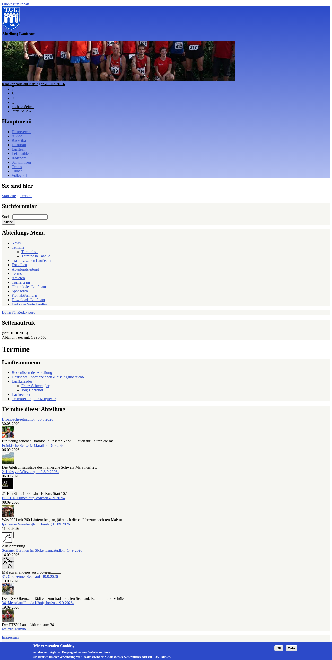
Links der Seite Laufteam (31, 304)
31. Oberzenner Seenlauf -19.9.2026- (30, 577)
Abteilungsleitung (25, 269)
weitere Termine (14, 629)
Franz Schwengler (35, 386)
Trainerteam (21, 282)
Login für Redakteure (18, 312)
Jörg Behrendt (32, 390)
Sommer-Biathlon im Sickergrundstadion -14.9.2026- (43, 550)
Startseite (9, 196)
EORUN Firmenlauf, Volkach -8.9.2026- (33, 498)
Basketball (20, 140)
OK (279, 648)
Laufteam (19, 149)
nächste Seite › (23, 107)
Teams (17, 273)
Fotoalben (19, 265)
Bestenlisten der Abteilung (32, 373)
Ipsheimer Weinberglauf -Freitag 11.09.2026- (36, 524)
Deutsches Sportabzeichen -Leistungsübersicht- (48, 377)
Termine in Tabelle (35, 256)
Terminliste (29, 252)
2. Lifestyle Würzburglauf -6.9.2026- (30, 472)
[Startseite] (11, 29)
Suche (7, 217)
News (16, 243)
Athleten (18, 278)
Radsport (19, 158)
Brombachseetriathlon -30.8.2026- (28, 419)
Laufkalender (22, 381)
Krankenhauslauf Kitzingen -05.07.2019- (33, 84)
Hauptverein (21, 132)
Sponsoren (20, 291)
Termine (26, 196)
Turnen (17, 171)
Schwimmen (21, 162)
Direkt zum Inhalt (15, 4)
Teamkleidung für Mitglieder (34, 399)
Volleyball (19, 175)
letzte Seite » (21, 111)
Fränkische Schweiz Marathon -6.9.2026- (34, 445)
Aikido (17, 136)
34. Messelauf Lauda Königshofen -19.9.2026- (38, 603)
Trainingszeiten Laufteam (31, 260)
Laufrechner (21, 394)
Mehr (291, 648)
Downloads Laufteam (28, 300)
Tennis (17, 167)
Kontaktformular (24, 295)
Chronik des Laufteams (29, 287)
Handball (19, 145)
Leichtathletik (22, 154)
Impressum (10, 637)
